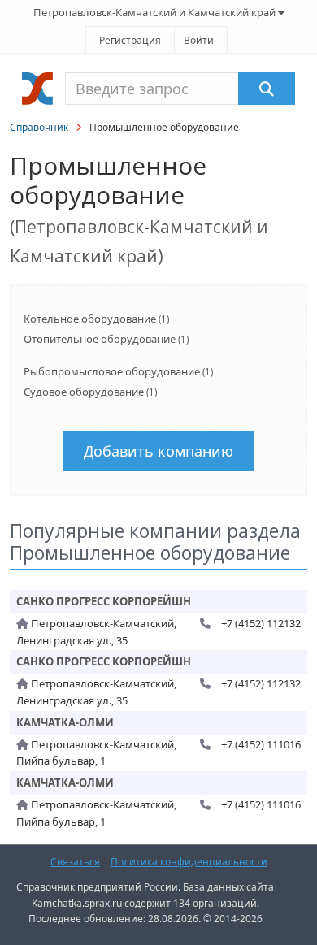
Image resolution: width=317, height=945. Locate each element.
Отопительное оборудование (100, 339)
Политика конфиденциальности (189, 862)
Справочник (39, 127)
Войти (199, 40)
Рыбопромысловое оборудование (112, 371)
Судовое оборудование (84, 391)
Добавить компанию (158, 451)
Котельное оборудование (90, 318)
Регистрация (130, 40)
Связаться (75, 862)
